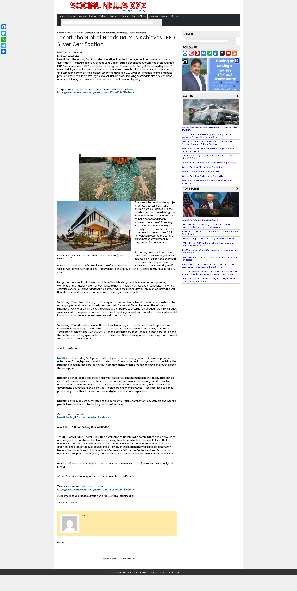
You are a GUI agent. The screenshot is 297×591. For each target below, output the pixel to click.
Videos (103, 16)
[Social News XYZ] (109, 11)
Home (62, 16)
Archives (153, 16)
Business (114, 16)
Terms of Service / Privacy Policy (156, 572)
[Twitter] (4, 33)
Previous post (109, 558)
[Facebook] (4, 27)
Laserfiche (63, 358)
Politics (71, 16)
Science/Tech (139, 16)
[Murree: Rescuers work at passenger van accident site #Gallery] (211, 123)
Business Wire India (74, 32)
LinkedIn (91, 417)
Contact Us (180, 572)
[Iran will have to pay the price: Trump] (211, 215)
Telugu (164, 16)
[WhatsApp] (4, 39)
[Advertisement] (188, 7)
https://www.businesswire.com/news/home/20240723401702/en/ (95, 92)
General (175, 16)
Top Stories (191, 188)
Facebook (103, 417)
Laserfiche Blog (66, 417)
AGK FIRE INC (133, 572)
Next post (127, 558)
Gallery (92, 16)
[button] (80, 155)
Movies (82, 16)
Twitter (81, 417)
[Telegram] (4, 45)
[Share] (4, 52)
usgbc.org (93, 463)
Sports (125, 16)
